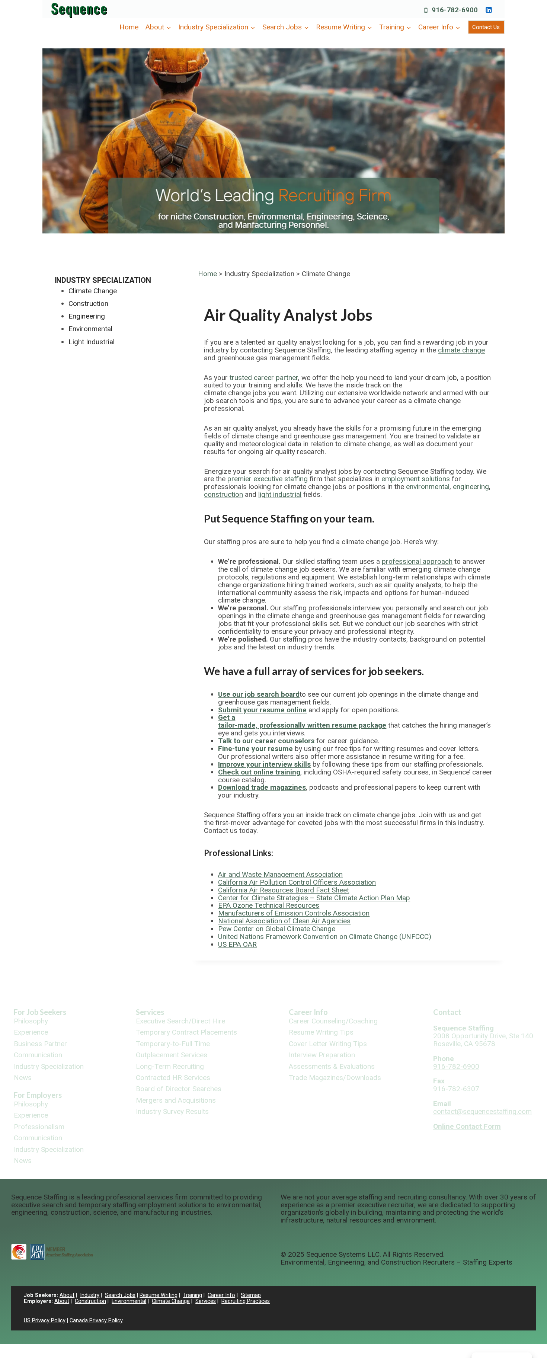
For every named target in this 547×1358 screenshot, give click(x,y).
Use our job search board (259, 694)
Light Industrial (91, 342)
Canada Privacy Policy (96, 1320)
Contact (447, 1011)
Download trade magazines (262, 787)
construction (223, 494)
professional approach (417, 561)
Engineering (86, 316)
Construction (88, 303)
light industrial (279, 494)
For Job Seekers (40, 1011)
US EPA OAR (237, 944)
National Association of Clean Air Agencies (284, 921)
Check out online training (259, 772)
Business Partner (40, 1044)
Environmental (90, 329)
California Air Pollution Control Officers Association (297, 882)
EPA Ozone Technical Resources (268, 905)
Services (150, 1011)
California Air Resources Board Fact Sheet (283, 890)
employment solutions (415, 478)
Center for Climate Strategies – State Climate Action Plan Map (314, 898)
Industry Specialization (102, 280)
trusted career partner (264, 377)
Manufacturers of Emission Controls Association (294, 913)
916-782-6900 (456, 1066)
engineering (471, 486)
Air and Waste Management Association (280, 874)
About (67, 1295)
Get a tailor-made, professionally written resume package (302, 721)
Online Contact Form (467, 1126)
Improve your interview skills (264, 764)
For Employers (38, 1094)
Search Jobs (120, 1295)
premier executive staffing (267, 478)
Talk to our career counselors (266, 740)
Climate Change (92, 291)
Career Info (308, 1011)
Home (128, 27)
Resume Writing (158, 1295)
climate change (461, 350)
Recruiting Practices (245, 1301)
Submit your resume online (262, 710)
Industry (89, 1295)
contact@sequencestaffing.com (482, 1111)
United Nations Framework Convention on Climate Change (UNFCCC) (324, 936)
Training (192, 1295)
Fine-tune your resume (255, 748)
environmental (428, 486)
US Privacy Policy (44, 1320)
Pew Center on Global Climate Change (276, 928)
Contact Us (486, 27)
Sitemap (251, 1295)
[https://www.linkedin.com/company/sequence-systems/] (489, 10)
